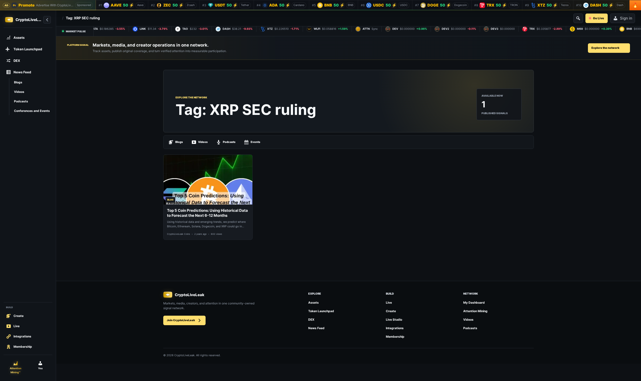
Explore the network (605, 48)
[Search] (578, 18)
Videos (203, 142)
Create (391, 311)
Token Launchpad (321, 311)
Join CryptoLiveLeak (181, 320)
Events (255, 142)
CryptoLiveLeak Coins (178, 234)
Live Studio (394, 319)
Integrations (395, 328)
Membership (395, 336)
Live (389, 302)
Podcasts (229, 142)
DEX (311, 319)
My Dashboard (474, 302)
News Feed (316, 328)
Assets (313, 302)
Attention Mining (475, 311)
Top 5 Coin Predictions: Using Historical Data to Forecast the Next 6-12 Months (207, 213)
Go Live (598, 18)
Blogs (179, 142)
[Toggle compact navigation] (47, 20)
